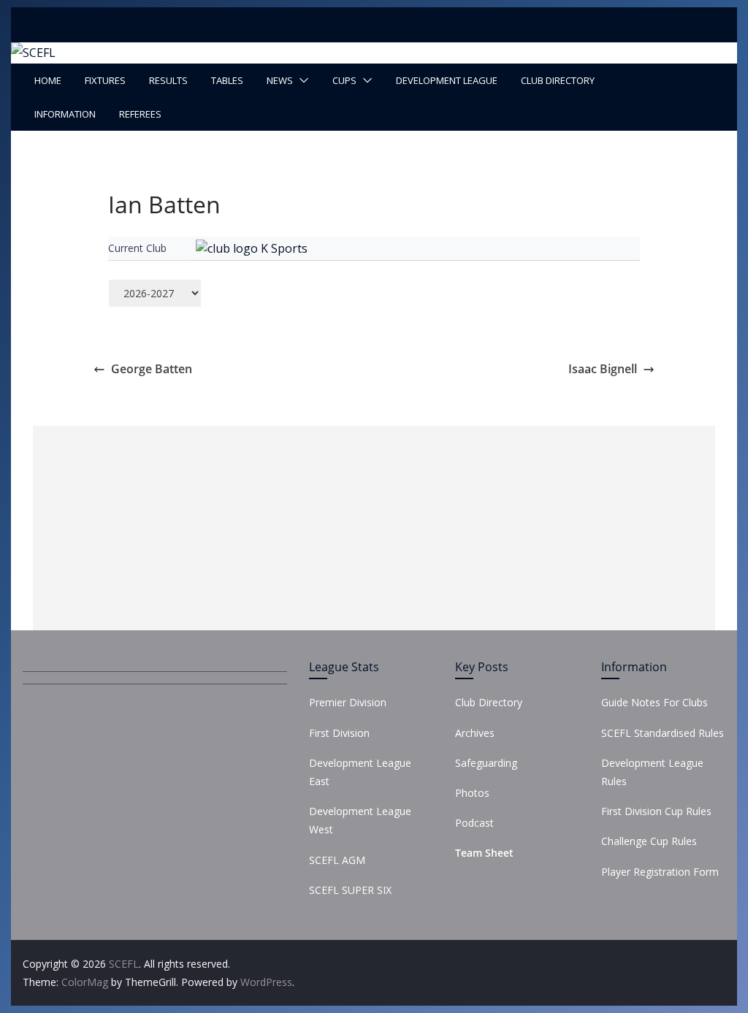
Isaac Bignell (602, 369)
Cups (344, 80)
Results (168, 80)
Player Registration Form (660, 872)
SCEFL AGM (337, 860)
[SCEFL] (33, 53)
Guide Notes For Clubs (654, 702)
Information (65, 114)
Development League (446, 80)
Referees (140, 114)
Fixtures (105, 80)
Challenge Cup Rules (649, 841)
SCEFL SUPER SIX (350, 890)
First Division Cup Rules (656, 811)
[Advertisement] (374, 528)
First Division (339, 733)
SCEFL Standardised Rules (662, 733)
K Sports (284, 248)
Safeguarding (486, 763)
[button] (301, 80)
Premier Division (347, 702)
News (280, 80)
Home (47, 80)
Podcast (474, 823)
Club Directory (558, 80)
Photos (472, 793)
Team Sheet (484, 853)
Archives (475, 733)
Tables (227, 80)
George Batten (151, 369)
